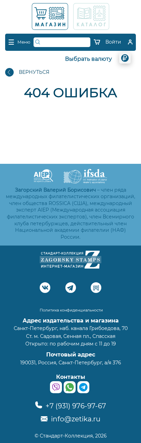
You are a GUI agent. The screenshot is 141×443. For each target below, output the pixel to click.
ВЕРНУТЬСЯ (34, 72)
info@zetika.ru (74, 419)
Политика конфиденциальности (71, 310)
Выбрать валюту (88, 59)
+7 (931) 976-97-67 (75, 406)
